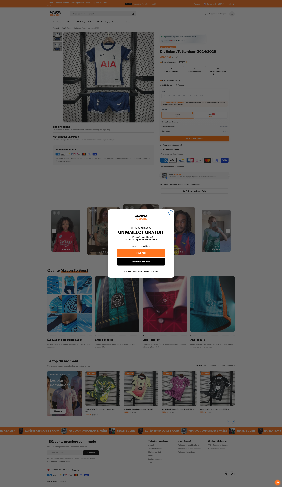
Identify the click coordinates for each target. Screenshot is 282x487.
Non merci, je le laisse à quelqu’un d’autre (141, 271)
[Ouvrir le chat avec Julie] (277, 482)
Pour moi (141, 252)
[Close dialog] (171, 212)
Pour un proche (141, 261)
